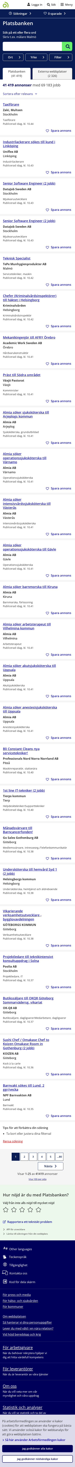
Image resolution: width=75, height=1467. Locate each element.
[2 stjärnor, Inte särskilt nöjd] (14, 1209)
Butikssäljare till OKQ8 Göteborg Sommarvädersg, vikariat (28, 1000)
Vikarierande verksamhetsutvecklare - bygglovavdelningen (22, 915)
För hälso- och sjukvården (20, 1301)
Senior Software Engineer (29, 183)
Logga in (36, 4)
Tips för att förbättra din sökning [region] (25, 1128)
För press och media (17, 1295)
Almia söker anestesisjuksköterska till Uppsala (30, 709)
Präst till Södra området (21, 375)
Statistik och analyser (22, 1407)
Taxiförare (11, 104)
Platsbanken (18, 23)
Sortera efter (18, 94)
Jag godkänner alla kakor (37, 1448)
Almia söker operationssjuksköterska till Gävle (29, 547)
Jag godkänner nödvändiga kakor (37, 1459)
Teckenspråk (17, 1257)
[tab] (17, 73)
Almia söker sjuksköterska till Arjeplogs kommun (26, 414)
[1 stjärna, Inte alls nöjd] (6, 1209)
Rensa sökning (13, 1141)
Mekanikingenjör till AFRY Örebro (29, 337)
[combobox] (32, 46)
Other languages (20, 1249)
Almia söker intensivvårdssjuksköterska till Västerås (27, 503)
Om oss (10, 1386)
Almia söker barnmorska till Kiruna (30, 587)
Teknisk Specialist (16, 258)
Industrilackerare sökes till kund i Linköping (29, 144)
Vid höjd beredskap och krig (22, 1334)
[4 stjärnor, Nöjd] (30, 1209)
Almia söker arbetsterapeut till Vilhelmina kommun (27, 626)
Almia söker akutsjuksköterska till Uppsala (29, 668)
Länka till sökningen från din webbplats (27, 1233)
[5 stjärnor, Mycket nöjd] (38, 1209)
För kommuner (13, 1307)
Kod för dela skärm (22, 1282)
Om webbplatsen (14, 1316)
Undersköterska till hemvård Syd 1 (30, 871)
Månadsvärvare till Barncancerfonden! (18, 830)
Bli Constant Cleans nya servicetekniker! (21, 751)
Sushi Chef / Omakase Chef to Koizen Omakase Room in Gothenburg (26, 1044)
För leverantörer (18, 1368)
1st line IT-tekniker (24, 790)
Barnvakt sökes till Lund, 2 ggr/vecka (23, 1087)
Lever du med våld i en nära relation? (28, 1328)
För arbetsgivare (18, 1347)
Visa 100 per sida (37, 1179)
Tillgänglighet (18, 1265)
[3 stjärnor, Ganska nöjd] (22, 1209)
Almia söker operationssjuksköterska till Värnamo (24, 458)
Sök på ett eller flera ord (19, 33)
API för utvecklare (16, 1229)
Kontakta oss (18, 1273)
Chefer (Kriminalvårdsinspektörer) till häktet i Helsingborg (29, 298)
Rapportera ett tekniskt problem (29, 1222)
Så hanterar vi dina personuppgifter (27, 1322)
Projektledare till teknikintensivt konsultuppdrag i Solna (28, 959)
